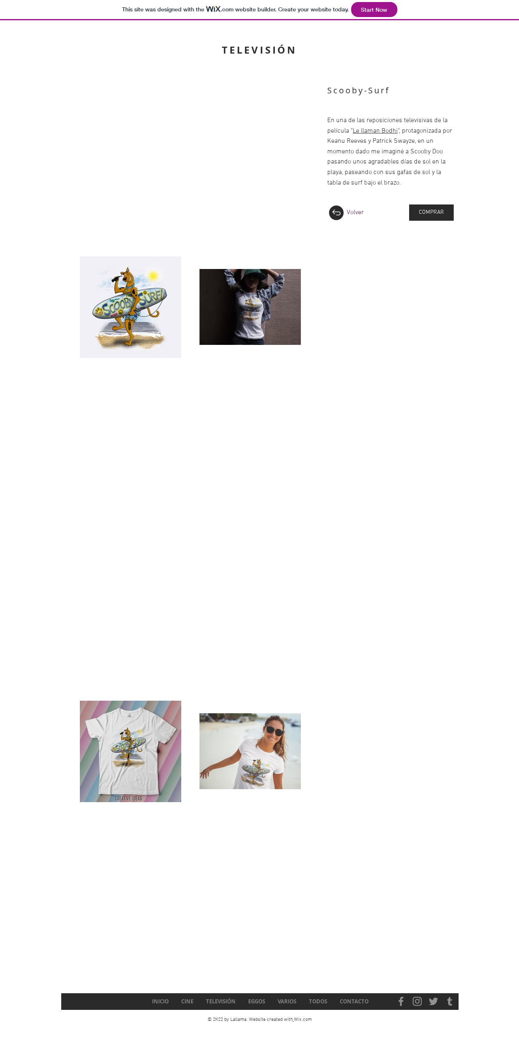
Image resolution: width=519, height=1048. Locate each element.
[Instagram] (417, 1001)
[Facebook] (401, 1001)
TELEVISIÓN (259, 50)
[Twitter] (433, 1001)
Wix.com (303, 1019)
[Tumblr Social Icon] (450, 1001)
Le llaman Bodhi (375, 131)
